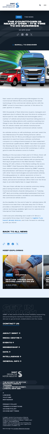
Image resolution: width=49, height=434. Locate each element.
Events (7, 342)
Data (5, 352)
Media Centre (11, 338)
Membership (10, 347)
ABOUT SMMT (10, 333)
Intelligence (11, 356)
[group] (22, 272)
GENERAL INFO (11, 361)
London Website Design (21, 428)
